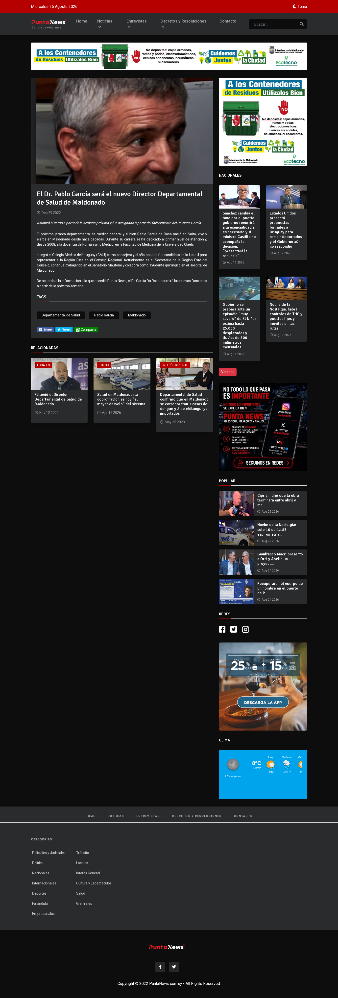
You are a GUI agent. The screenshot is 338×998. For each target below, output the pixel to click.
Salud (104, 365)
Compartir (89, 330)
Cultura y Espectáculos (94, 883)
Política (38, 863)
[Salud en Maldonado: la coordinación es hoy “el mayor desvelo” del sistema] (122, 373)
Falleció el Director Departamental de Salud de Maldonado (58, 399)
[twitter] (64, 330)
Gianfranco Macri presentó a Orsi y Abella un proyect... (280, 559)
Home (81, 21)
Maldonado (137, 315)
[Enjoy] (263, 686)
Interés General (175, 365)
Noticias (104, 21)
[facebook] (45, 330)
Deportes (39, 893)
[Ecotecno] (169, 56)
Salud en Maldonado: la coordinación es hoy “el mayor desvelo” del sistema (121, 399)
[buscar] (301, 24)
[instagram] (246, 629)
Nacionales (40, 873)
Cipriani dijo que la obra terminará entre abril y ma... (278, 500)
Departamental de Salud (61, 315)
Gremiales (84, 903)
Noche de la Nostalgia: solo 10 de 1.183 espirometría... (276, 529)
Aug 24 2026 (270, 570)
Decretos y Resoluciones (183, 21)
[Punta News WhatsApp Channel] (263, 427)
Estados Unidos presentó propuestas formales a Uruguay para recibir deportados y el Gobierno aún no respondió (286, 230)
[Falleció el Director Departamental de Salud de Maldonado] (59, 373)
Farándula (40, 903)
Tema (302, 6)
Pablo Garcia (104, 315)
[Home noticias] (167, 946)
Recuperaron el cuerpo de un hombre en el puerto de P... (280, 588)
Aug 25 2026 (270, 511)
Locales (43, 365)
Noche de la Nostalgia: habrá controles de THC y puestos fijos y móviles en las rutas (286, 316)
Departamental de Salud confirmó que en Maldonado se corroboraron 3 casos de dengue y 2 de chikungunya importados (184, 404)
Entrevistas (136, 21)
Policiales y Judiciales (49, 853)
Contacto (227, 21)
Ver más (227, 372)
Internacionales (44, 883)
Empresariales (43, 914)
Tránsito (82, 853)
